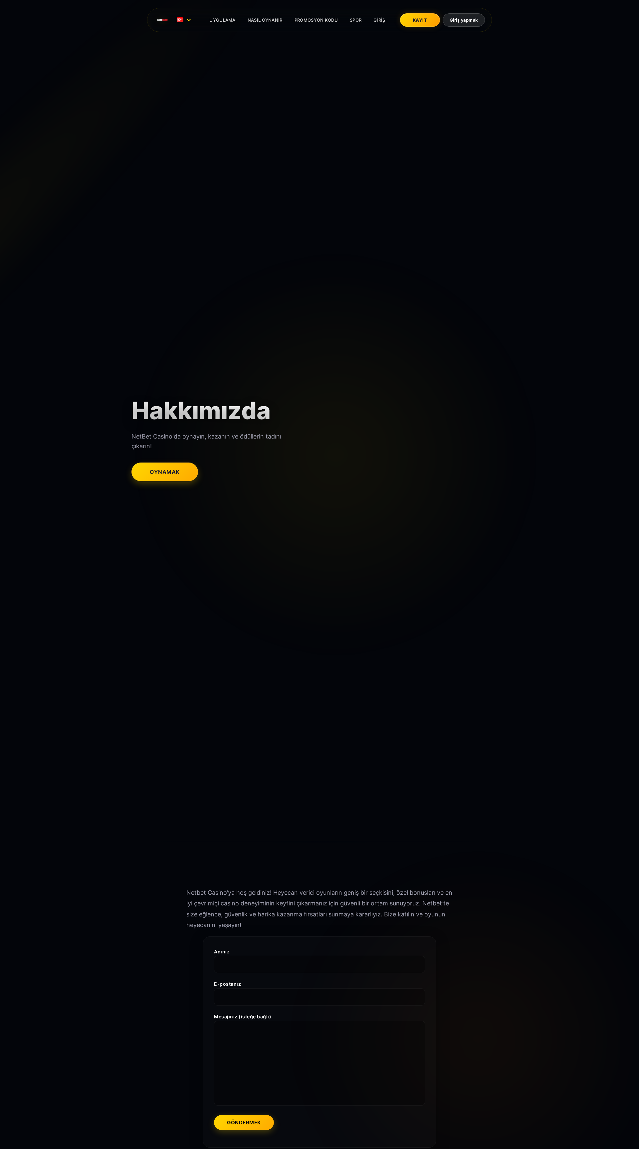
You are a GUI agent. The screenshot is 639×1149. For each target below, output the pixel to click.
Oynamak (165, 472)
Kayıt (420, 20)
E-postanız (227, 984)
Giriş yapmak (464, 20)
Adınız (222, 951)
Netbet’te (435, 903)
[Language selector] (185, 20)
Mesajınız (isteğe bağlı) (242, 1017)
